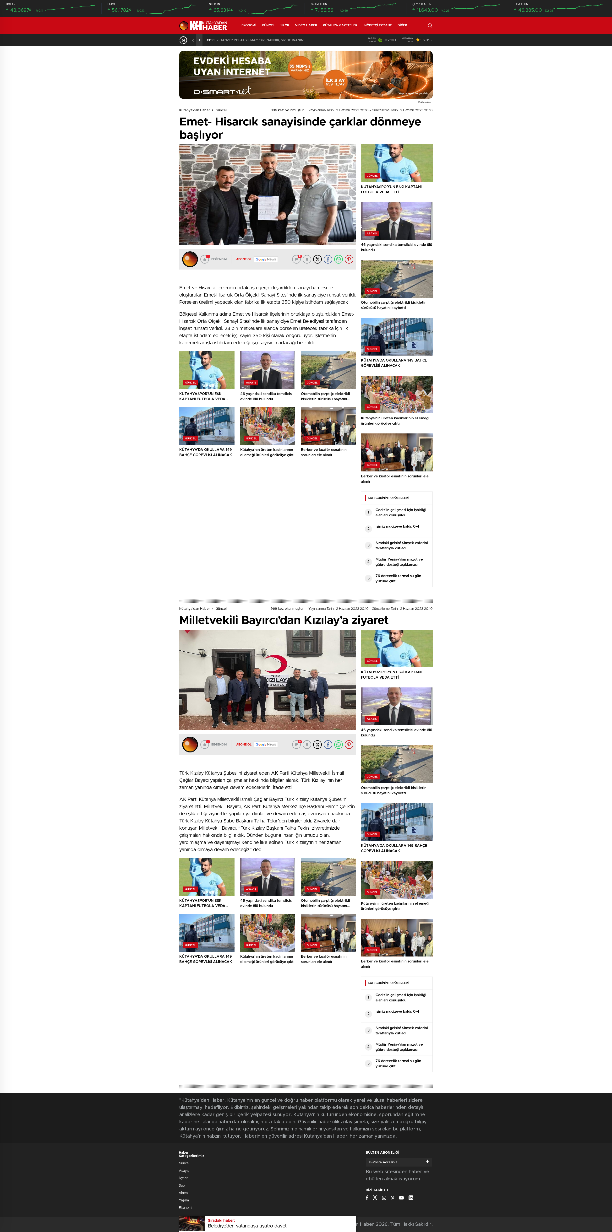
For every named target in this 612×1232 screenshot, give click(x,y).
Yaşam (184, 1200)
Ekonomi (248, 25)
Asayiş (184, 1171)
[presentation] (193, 40)
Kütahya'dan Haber (194, 110)
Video (183, 1193)
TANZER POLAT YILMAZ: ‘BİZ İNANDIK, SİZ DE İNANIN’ (262, 40)
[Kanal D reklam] (306, 75)
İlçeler (183, 1178)
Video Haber (306, 25)
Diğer (402, 25)
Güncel (268, 25)
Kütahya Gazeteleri (341, 25)
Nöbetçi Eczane (378, 25)
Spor (284, 25)
